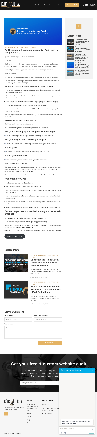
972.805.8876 (90, 5)
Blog (28, 420)
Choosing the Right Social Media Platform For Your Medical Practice (45, 262)
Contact (60, 5)
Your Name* (8, 316)
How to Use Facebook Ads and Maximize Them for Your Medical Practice (82, 72)
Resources (52, 5)
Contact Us (45, 404)
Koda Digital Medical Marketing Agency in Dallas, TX (32, 407)
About (34, 5)
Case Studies (42, 5)
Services (27, 5)
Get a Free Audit (71, 5)
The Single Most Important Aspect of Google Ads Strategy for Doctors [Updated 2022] (82, 65)
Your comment (9, 324)
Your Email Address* (41, 316)
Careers (29, 423)
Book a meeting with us (15, 236)
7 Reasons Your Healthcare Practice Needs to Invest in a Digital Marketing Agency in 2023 (81, 57)
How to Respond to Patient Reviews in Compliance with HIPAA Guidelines (46, 289)
